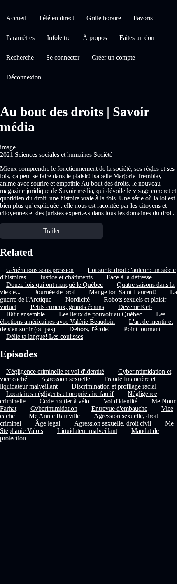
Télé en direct (56, 17)
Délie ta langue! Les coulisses (44, 336)
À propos (95, 37)
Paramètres (20, 37)
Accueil (16, 17)
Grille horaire (103, 17)
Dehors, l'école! (89, 329)
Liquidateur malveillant (87, 430)
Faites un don (136, 37)
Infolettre (58, 37)
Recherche (20, 57)
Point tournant (142, 329)
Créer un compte (113, 57)
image (8, 147)
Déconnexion (23, 77)
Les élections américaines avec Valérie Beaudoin (82, 318)
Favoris (143, 17)
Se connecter (62, 57)
